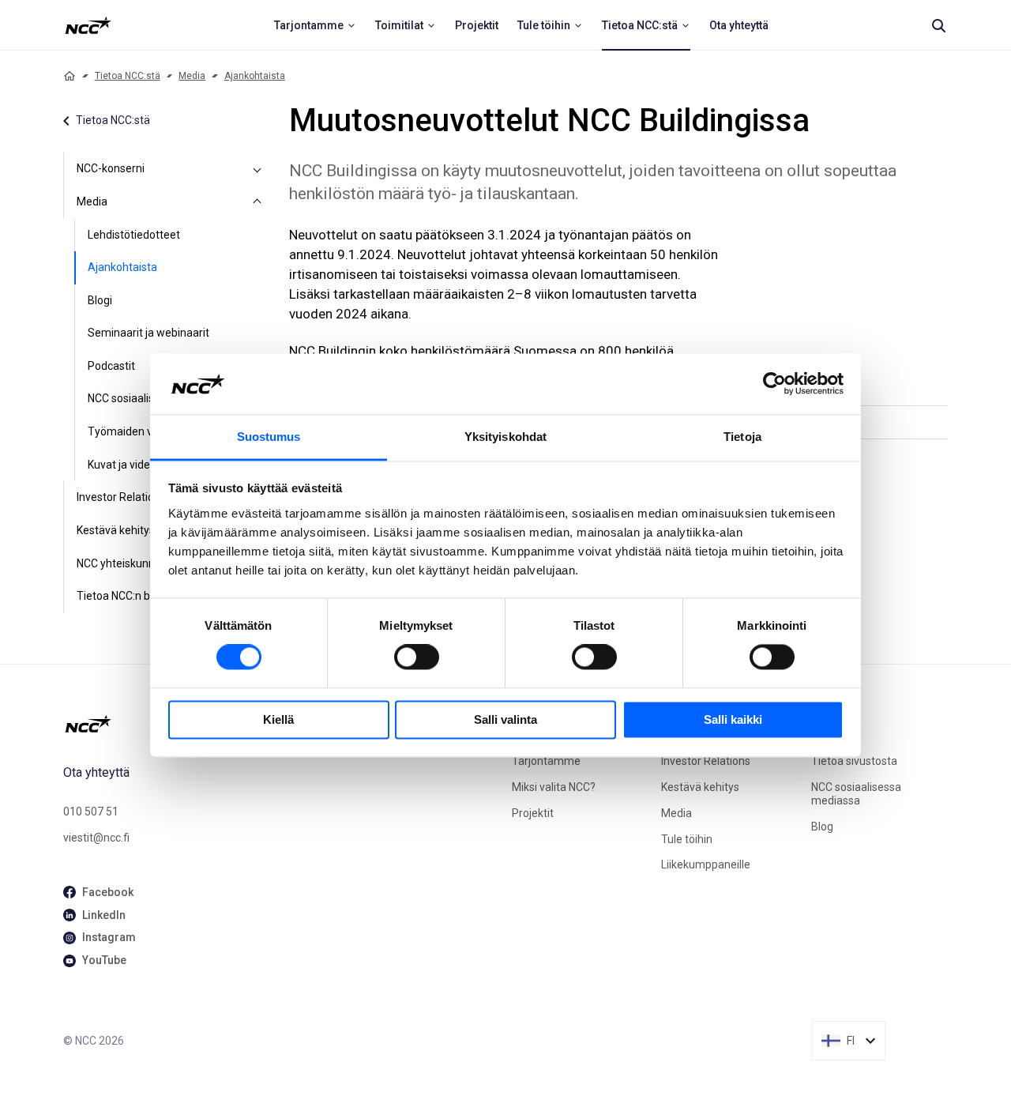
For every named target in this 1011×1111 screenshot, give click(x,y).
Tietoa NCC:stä (127, 75)
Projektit (533, 813)
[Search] (938, 25)
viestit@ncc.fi (96, 837)
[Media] (257, 202)
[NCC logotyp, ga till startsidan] (88, 25)
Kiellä (278, 719)
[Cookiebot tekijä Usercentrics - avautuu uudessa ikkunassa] (774, 384)
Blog (822, 826)
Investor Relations (705, 761)
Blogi (100, 300)
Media (192, 75)
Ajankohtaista (254, 75)
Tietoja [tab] (742, 436)
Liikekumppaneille (705, 864)
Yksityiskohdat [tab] (505, 436)
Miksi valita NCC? (554, 787)
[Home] (69, 76)
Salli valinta (505, 719)
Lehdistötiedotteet (134, 234)
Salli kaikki (733, 719)
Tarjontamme (546, 761)
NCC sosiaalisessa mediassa (856, 794)
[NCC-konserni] (257, 169)
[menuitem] (315, 25)
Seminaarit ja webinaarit (148, 332)
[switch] (416, 657)
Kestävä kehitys (700, 787)
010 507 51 (90, 811)
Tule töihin (686, 839)
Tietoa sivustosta (854, 761)
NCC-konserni (111, 168)
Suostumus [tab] (269, 436)
